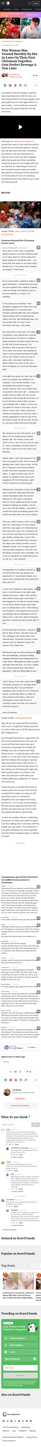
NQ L (12, 1174)
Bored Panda (11, 1414)
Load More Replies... (17, 1157)
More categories (12, 1359)
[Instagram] (7, 1421)
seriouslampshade (23, 718)
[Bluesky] (19, 1421)
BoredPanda (8, 3)
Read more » (20, 1098)
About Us (6, 1431)
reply (17, 1144)
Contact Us (23, 1431)
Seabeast (14, 1210)
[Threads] (23, 1421)
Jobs (14, 1431)
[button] (33, 1266)
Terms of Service (9, 1441)
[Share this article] (35, 85)
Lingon (8, 1162)
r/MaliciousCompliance (23, 141)
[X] (15, 1421)
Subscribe (20, 1375)
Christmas (6, 41)
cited (11, 757)
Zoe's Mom (10, 1200)
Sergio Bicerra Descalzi (20, 1148)
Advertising (25, 1427)
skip (18, 796)
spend (15, 803)
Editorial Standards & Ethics (13, 1437)
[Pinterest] (11, 1421)
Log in (36, 3)
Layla (8, 1129)
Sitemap (32, 1431)
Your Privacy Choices (11, 1427)
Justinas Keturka (15, 77)
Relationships (17, 41)
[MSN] (27, 1421)
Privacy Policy (31, 1437)
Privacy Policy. (19, 1385)
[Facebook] (4, 1421)
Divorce (6, 1062)
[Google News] (31, 1421)
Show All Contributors (20, 1106)
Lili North (12, 74)
